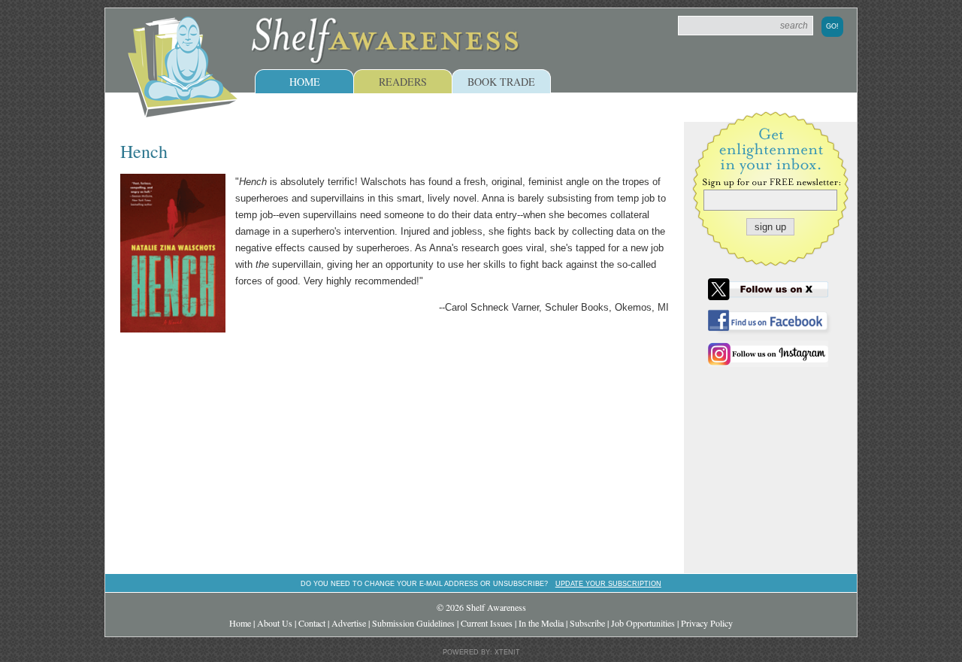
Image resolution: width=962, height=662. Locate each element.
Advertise (348, 623)
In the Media (541, 623)
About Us (274, 623)
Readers (403, 81)
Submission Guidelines (413, 623)
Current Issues (487, 623)
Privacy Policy (707, 623)
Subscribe (587, 623)
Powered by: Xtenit (481, 652)
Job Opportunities (643, 623)
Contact (311, 623)
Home (304, 81)
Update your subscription (608, 583)
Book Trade (501, 81)
